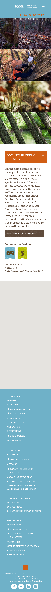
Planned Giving (18, 529)
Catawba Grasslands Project (21, 471)
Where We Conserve (18, 498)
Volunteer (13, 542)
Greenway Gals (15, 554)
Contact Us (13, 427)
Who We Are (14, 396)
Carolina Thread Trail (20, 477)
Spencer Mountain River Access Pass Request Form (21, 487)
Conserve (12, 454)
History (11, 400)
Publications (17, 436)
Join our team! (15, 422)
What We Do (14, 450)
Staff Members (18, 413)
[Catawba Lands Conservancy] (25, 6)
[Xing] (34, 15)
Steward (12, 464)
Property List (15, 502)
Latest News (14, 431)
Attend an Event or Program (23, 546)
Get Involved (14, 520)
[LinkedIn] (25, 15)
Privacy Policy (15, 440)
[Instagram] (30, 15)
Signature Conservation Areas (24, 511)
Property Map (15, 507)
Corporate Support (18, 550)
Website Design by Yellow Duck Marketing (25, 581)
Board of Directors (21, 409)
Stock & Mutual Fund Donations (22, 535)
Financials (13, 418)
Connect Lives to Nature (21, 481)
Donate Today (14, 524)
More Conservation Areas (20, 233)
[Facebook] (17, 15)
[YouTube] (21, 15)
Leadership (13, 404)
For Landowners (19, 459)
